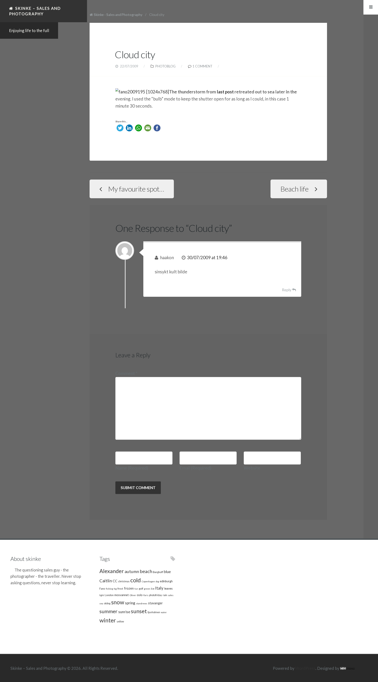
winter (107, 620)
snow (117, 602)
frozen (129, 588)
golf (141, 588)
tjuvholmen (154, 612)
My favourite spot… (136, 188)
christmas (124, 581)
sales (170, 595)
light (101, 595)
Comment (126, 373)
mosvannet (121, 595)
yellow (120, 621)
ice (152, 588)
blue (167, 571)
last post (225, 91)
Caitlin (105, 580)
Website (252, 468)
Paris (145, 595)
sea (101, 603)
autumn (132, 571)
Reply (286, 290)
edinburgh (166, 581)
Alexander (111, 571)
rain (165, 595)
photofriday (155, 595)
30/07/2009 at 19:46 (207, 257)
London (109, 595)
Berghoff (158, 572)
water (164, 612)
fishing (109, 588)
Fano (102, 588)
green (147, 588)
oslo (140, 595)
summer (108, 611)
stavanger (155, 603)
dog (157, 581)
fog (115, 588)
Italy (159, 587)
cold (135, 580)
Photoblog (165, 66)
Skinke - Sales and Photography (118, 15)
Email (195, 468)
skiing (107, 603)
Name (131, 468)
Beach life (294, 188)
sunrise (124, 612)
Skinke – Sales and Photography (35, 11)
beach (146, 571)
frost (120, 588)
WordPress (305, 668)
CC (115, 581)
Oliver (133, 595)
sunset (139, 611)
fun (136, 588)
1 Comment (202, 66)
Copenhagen (148, 581)
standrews (141, 603)
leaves (168, 588)
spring (130, 603)
